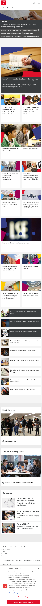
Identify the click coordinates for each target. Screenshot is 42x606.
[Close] (39, 569)
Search (34, 3)
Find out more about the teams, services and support (19, 482)
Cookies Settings (23, 597)
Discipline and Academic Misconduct (11, 33)
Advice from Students (7, 36)
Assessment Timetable (14, 30)
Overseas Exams (28, 33)
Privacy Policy (13, 593)
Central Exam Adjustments (30, 30)
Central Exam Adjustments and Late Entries (27, 36)
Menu (39, 3)
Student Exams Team (10, 441)
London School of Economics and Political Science (3, 2)
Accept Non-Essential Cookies (23, 602)
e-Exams (3, 30)
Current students (8, 8)
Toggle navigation (39, 8)
